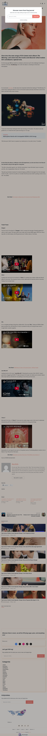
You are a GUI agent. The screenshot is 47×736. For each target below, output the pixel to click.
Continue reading (23, 20)
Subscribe (36, 16)
